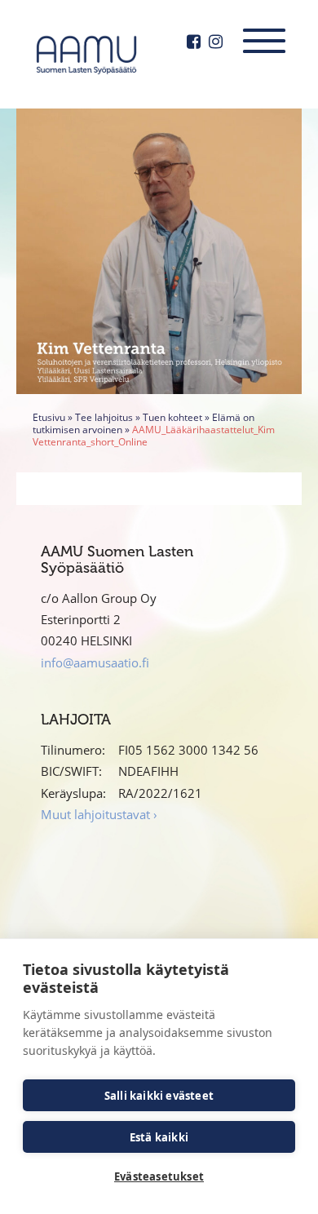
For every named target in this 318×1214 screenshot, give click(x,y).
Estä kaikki (159, 1137)
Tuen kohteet (172, 417)
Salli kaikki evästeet (159, 1095)
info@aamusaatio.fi (95, 662)
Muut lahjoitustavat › (99, 814)
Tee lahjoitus (104, 417)
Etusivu (49, 417)
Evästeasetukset (159, 1176)
